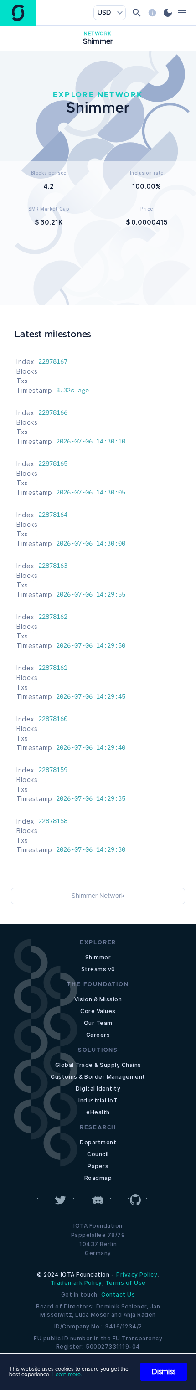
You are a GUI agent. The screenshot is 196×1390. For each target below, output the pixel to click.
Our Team (98, 1022)
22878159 (52, 770)
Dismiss (163, 1371)
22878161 (52, 668)
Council (98, 1154)
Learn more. (67, 1374)
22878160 (52, 719)
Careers (98, 1034)
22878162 (52, 617)
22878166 (52, 412)
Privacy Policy (136, 1274)
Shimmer (98, 957)
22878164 (52, 514)
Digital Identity (98, 1088)
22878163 (52, 565)
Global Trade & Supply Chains (98, 1064)
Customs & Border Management (98, 1076)
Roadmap (98, 1177)
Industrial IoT (98, 1100)
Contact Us (118, 1294)
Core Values (98, 1011)
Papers (98, 1166)
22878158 (52, 821)
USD (104, 13)
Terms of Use (125, 1282)
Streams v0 (98, 969)
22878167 (52, 361)
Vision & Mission (98, 999)
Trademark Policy (76, 1282)
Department (98, 1142)
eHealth (98, 1112)
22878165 (52, 463)
